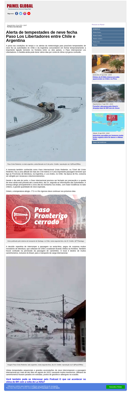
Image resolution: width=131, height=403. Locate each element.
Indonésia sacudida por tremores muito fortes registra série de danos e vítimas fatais (108, 137)
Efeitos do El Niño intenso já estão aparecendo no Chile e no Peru (106, 78)
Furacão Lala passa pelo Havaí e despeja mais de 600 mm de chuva (106, 107)
